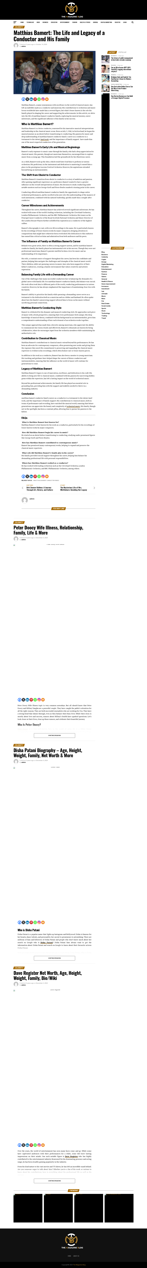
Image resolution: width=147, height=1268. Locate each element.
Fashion (74, 22)
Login (124, 22)
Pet (103, 301)
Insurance (105, 286)
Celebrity (105, 257)
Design (104, 262)
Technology (30, 22)
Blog (103, 252)
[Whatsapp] (39, 99)
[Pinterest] (35, 99)
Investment (105, 289)
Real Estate (105, 303)
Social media (106, 306)
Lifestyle (105, 294)
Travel (104, 318)
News (38, 22)
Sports (104, 308)
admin (24, 46)
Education (54, 22)
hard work (45, 139)
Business (45, 22)
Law (103, 291)
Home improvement (108, 284)
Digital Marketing (106, 22)
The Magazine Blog (79, 1265)
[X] (27, 99)
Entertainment (65, 22)
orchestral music (73, 406)
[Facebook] (23, 99)
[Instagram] (43, 99)
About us (76, 1256)
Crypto (104, 259)
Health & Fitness (85, 22)
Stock (103, 311)
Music (104, 296)
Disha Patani (46, 942)
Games (104, 276)
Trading (104, 316)
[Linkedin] (31, 99)
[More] (47, 99)
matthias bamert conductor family (46, 480)
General (95, 22)
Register (117, 22)
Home (22, 22)
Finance (104, 274)
